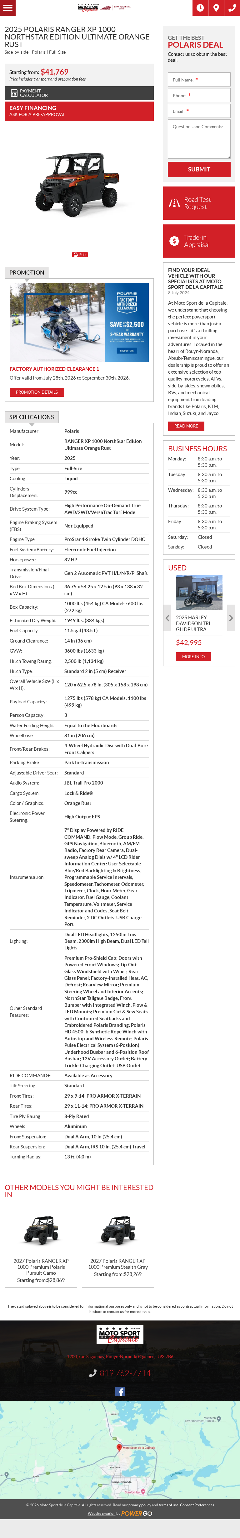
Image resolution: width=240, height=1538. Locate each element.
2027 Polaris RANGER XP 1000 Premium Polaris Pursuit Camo (41, 1267)
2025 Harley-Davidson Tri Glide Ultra (193, 623)
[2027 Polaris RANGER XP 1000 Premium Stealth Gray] (118, 1230)
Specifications (31, 417)
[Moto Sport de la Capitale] (104, 8)
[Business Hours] (200, 8)
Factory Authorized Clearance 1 (54, 369)
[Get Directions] (216, 8)
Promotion (26, 272)
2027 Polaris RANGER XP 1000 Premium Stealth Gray (118, 1264)
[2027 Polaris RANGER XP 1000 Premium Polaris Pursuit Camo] (41, 1230)
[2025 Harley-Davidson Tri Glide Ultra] (199, 592)
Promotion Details (37, 392)
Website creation (102, 1513)
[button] (167, 618)
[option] (199, 618)
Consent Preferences (197, 1505)
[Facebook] (120, 1391)
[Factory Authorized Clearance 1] (79, 322)
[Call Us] (232, 8)
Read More (186, 426)
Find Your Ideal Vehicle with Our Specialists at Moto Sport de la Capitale (195, 278)
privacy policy (139, 1505)
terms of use (168, 1505)
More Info (193, 656)
